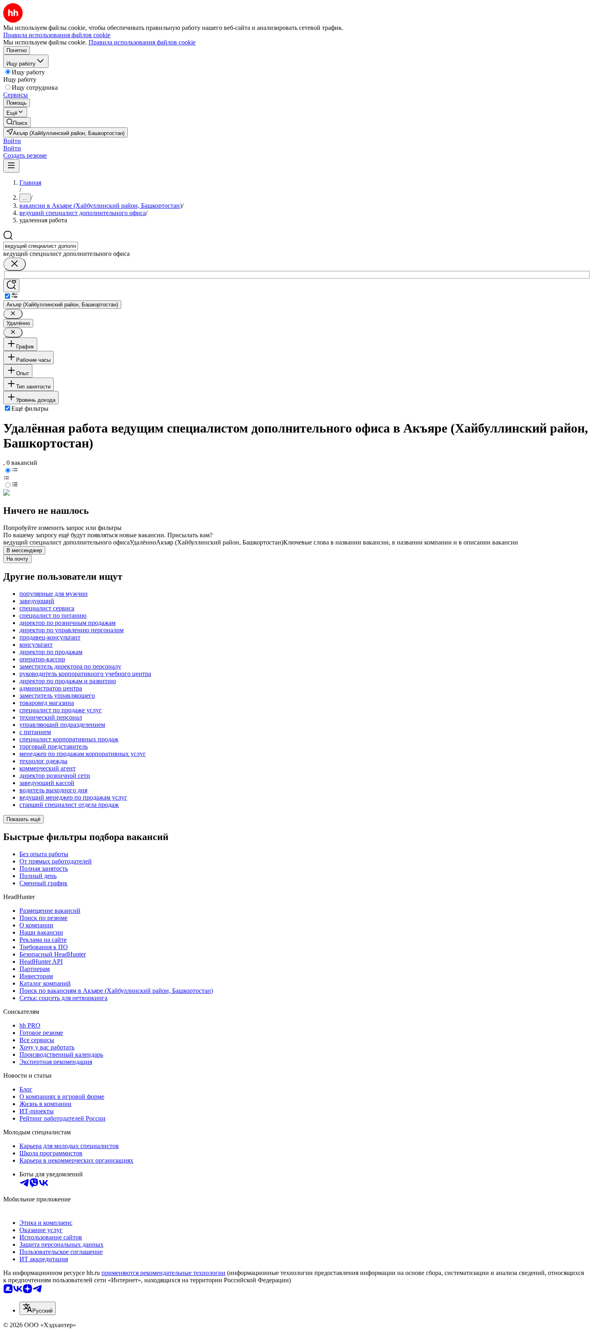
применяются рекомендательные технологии (163, 1272)
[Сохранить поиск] (11, 285)
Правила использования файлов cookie (142, 42)
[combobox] (40, 246)
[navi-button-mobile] (11, 166)
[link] (17, 122)
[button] (12, 140)
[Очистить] (14, 264)
